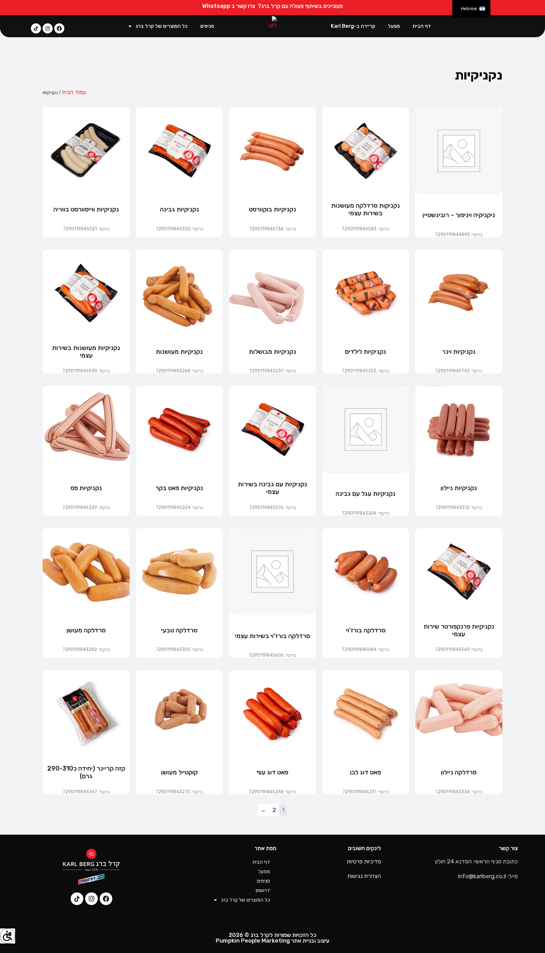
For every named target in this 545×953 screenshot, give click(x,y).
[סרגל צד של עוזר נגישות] (7, 936)
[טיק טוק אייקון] (36, 28)
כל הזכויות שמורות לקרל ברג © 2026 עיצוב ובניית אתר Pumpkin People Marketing (272, 938)
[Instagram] (48, 28)
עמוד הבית (74, 92)
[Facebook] (59, 28)
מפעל (394, 26)
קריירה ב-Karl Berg (353, 26)
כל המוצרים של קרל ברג (162, 26)
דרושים (262, 890)
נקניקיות (478, 75)
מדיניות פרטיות (364, 861)
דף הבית (422, 26)
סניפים (207, 26)
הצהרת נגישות (364, 876)
